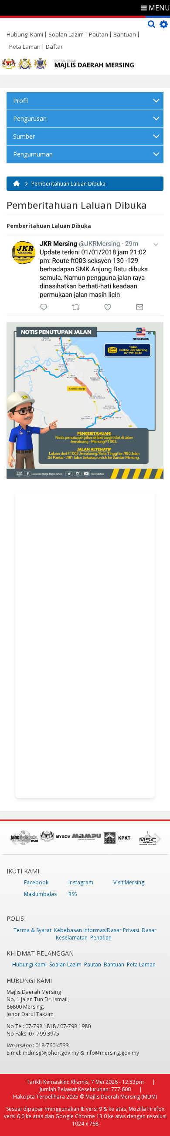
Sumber (24, 136)
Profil (20, 101)
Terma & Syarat (32, 930)
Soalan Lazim (66, 34)
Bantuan (124, 34)
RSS (72, 894)
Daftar (54, 46)
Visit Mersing (128, 882)
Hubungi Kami (25, 34)
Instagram (80, 882)
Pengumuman (33, 154)
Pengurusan (30, 118)
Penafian (101, 937)
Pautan (98, 34)
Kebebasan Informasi (80, 930)
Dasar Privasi (123, 930)
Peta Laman (25, 46)
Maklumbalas (40, 894)
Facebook (36, 882)
